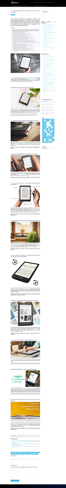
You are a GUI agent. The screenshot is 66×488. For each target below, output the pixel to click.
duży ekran (53, 125)
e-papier (47, 128)
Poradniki (49, 2)
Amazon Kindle (47, 119)
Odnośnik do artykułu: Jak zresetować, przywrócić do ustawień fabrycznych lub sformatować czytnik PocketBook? (26, 42)
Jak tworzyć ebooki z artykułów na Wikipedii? (48, 83)
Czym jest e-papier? (45, 36)
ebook (50, 128)
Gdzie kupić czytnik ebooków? (46, 30)
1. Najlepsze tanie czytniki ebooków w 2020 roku (18, 32)
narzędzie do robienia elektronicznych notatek (47, 137)
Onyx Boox (38, 452)
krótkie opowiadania (29, 452)
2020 (11, 452)
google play (48, 131)
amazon (43, 119)
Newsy (31, 2)
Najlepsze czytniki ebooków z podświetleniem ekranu (18, 459)
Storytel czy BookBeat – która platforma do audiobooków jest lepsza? (48, 110)
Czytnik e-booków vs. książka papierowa (47, 37)
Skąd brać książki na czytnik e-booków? (48, 107)
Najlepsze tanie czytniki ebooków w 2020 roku (48, 28)
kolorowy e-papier (44, 134)
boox (53, 119)
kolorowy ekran (52, 134)
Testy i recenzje (36, 2)
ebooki (53, 128)
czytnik (43, 120)
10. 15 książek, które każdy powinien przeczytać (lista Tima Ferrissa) (20, 49)
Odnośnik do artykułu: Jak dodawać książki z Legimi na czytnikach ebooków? (22, 48)
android (51, 119)
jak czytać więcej (17, 452)
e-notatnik (44, 128)
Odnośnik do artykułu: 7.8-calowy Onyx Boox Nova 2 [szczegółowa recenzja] (22, 46)
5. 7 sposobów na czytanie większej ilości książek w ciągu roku (20, 39)
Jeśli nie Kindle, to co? (45, 46)
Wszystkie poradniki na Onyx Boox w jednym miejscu (49, 62)
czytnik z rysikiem (44, 125)
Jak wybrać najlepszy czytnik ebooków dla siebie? (48, 26)
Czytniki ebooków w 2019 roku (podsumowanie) (19, 440)
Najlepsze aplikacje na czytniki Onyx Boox (48, 65)
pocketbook (47, 140)
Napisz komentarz (29, 14)
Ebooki (53, 2)
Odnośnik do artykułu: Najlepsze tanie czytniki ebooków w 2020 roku (21, 33)
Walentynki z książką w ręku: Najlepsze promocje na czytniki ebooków (22, 444)
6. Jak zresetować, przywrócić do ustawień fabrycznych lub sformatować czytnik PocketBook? (24, 41)
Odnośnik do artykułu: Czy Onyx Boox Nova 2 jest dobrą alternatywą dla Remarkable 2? (24, 38)
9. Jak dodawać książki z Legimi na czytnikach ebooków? (19, 47)
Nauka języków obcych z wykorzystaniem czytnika (49, 56)
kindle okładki (24, 452)
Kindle (21, 452)
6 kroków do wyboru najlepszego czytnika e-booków (49, 25)
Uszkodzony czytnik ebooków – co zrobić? (48, 55)
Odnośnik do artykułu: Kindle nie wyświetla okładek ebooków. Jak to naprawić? (23, 44)
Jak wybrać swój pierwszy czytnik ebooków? (48, 29)
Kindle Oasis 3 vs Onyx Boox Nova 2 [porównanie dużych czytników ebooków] (23, 441)
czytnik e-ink (52, 120)
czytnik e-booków (48, 120)
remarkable (52, 140)
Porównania (41, 2)
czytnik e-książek (44, 122)
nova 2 (35, 452)
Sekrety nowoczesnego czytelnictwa (47, 72)
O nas (45, 2)
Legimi (33, 452)
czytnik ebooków (52, 122)
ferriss (14, 452)
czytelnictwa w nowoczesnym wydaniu (28, 387)
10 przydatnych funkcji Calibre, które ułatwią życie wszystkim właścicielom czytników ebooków (49, 82)
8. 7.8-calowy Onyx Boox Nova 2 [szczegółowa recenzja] (19, 45)
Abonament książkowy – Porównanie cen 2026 (18, 446)
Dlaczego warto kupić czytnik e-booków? (47, 24)
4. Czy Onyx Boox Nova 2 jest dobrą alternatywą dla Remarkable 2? (20, 37)
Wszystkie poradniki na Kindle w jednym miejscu (48, 59)
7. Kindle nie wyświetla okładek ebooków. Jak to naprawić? (19, 43)
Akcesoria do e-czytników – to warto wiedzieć (48, 49)
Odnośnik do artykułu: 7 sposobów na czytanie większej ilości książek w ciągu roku (23, 40)
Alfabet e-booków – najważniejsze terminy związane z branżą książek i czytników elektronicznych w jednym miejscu (49, 33)
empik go (44, 131)
